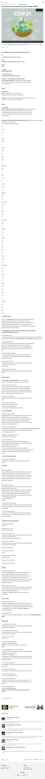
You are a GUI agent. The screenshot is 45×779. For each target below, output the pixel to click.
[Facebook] (18, 775)
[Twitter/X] (21, 775)
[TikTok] (27, 775)
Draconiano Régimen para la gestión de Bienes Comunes (16, 747)
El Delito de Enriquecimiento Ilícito (12, 739)
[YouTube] (24, 775)
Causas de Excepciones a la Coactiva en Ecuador (14, 732)
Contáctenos (41, 759)
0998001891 (3, 768)
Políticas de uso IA (36, 759)
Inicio (24, 759)
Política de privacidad (29, 759)
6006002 (7, 768)
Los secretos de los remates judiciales (12, 717)
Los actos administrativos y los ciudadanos (13, 724)
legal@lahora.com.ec (27, 767)
